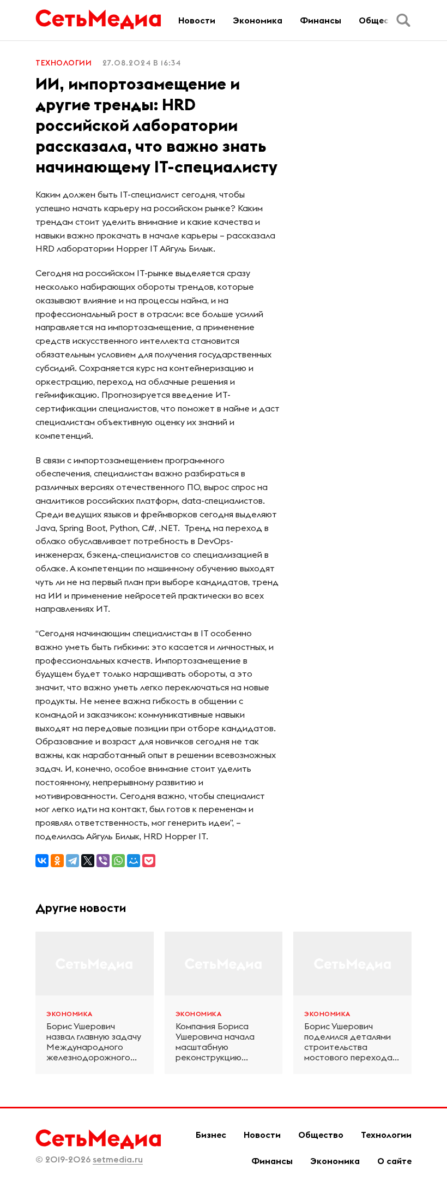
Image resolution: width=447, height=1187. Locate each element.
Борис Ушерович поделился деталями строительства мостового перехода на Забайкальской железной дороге (348, 1042)
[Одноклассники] (57, 860)
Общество (381, 20)
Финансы (320, 20)
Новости (196, 20)
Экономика (257, 20)
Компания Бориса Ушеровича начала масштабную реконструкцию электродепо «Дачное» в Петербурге (215, 1042)
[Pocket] (148, 860)
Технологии (63, 63)
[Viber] (103, 860)
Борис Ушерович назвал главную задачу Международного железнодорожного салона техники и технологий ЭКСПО (93, 1042)
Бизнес (211, 1134)
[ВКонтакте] (42, 860)
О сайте (394, 1160)
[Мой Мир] (133, 860)
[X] (87, 860)
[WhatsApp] (118, 860)
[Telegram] (72, 860)
